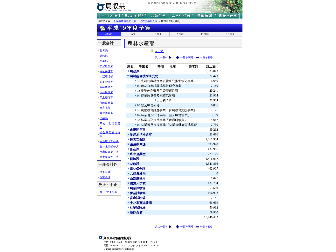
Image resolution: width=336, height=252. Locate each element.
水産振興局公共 (109, 151)
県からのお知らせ (158, 16)
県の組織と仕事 (228, 16)
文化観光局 (106, 66)
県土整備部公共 (109, 156)
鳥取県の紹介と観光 (134, 16)
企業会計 (105, 177)
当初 (133, 34)
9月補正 (181, 34)
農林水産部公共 (109, 146)
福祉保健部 (106, 71)
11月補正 (206, 34)
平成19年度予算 (149, 21)
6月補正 (157, 34)
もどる (159, 51)
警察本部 (105, 107)
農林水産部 (106, 86)
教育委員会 (106, 113)
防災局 (104, 50)
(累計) (108, 34)
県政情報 (204, 16)
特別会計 (105, 171)
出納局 (104, 118)
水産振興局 (106, 92)
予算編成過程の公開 (124, 21)
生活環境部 (106, 76)
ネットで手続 (181, 16)
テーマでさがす (111, 16)
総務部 (104, 55)
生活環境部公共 (109, 141)
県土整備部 (106, 97)
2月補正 (230, 34)
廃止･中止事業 (108, 192)
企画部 (104, 61)
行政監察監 (106, 102)
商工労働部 (106, 81)
